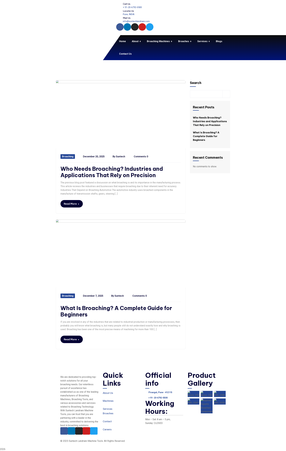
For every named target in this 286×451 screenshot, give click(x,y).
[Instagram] (135, 27)
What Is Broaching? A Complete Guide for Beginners (116, 311)
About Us (108, 392)
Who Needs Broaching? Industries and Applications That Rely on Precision (111, 172)
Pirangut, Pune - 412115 (160, 392)
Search (195, 83)
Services (107, 408)
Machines (108, 400)
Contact (107, 421)
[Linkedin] (127, 27)
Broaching (67, 156)
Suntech (120, 156)
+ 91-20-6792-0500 (132, 7)
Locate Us (128, 11)
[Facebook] (120, 27)
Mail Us (126, 18)
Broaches (108, 413)
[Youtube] (142, 27)
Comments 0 (140, 156)
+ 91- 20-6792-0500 (158, 398)
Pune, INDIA (128, 14)
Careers (107, 429)
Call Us (126, 4)
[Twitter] (149, 27)
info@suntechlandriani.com (136, 21)
